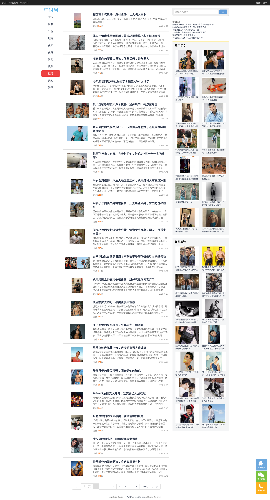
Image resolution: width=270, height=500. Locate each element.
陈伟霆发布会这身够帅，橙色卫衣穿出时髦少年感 (193, 24)
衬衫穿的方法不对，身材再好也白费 (187, 38)
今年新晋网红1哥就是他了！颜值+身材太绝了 (121, 81)
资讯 (50, 87)
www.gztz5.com (139, 497)
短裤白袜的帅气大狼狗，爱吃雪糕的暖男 (118, 416)
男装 (50, 24)
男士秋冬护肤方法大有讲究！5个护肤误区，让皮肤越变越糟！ (213, 375)
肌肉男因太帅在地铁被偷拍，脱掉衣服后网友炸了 (124, 279)
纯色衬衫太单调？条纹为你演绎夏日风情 (189, 32)
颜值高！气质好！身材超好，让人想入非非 (119, 14)
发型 (50, 31)
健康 (50, 45)
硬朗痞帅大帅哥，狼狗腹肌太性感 (114, 302)
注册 (258, 3)
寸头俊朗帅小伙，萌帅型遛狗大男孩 (115, 439)
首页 (50, 17)
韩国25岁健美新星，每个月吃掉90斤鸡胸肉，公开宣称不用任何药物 (213, 270)
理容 (50, 38)
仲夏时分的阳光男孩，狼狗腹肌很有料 (117, 461)
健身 (50, 52)
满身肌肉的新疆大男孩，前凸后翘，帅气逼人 (121, 58)
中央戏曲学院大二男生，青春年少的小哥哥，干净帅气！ (186, 153)
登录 (265, 3)
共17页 (155, 486)
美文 (50, 80)
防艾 (50, 59)
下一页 (145, 486)
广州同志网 (127, 497)
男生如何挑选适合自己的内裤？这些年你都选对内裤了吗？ (186, 322)
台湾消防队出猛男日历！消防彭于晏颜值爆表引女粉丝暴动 (129, 256)
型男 (50, 73)
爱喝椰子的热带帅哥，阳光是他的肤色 (117, 370)
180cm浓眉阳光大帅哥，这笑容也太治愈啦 (119, 393)
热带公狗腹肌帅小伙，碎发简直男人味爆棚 (119, 347)
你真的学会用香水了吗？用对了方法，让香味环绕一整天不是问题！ (213, 296)
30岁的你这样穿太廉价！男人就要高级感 (189, 27)
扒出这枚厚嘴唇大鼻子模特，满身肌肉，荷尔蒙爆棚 (125, 104)
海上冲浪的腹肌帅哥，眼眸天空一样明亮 (118, 325)
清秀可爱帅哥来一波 (183, 202)
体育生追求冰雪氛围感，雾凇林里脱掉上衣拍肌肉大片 (126, 35)
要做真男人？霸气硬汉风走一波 (185, 30)
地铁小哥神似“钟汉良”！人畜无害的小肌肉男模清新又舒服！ (186, 270)
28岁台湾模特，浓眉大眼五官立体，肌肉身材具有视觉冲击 (129, 180)
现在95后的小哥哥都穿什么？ (184, 35)
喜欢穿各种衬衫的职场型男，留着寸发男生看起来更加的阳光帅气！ (186, 126)
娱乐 (50, 66)
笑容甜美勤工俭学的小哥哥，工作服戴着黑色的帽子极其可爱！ (213, 74)
